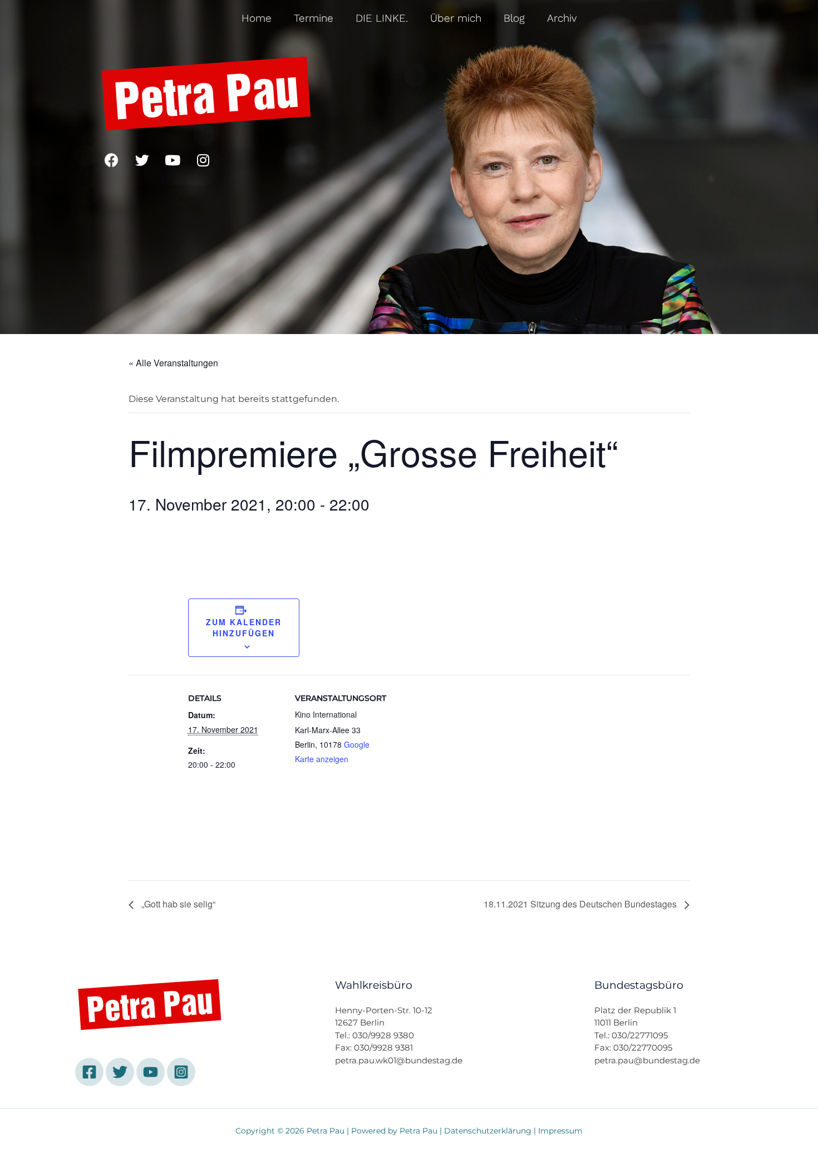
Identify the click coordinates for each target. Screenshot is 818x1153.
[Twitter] (142, 160)
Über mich (455, 18)
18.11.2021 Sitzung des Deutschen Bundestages (581, 903)
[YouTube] (150, 1072)
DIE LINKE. (382, 18)
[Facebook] (111, 160)
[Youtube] (172, 160)
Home (257, 18)
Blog (514, 18)
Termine (313, 18)
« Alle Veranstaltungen (173, 362)
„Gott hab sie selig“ (177, 903)
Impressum (560, 1131)
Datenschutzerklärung (487, 1131)
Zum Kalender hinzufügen (244, 627)
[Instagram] (203, 160)
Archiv (562, 18)
